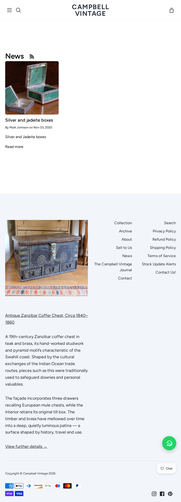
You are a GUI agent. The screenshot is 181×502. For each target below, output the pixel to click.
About (127, 239)
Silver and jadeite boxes (29, 120)
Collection (123, 223)
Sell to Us (124, 247)
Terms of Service (162, 256)
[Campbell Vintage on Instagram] (154, 493)
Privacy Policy (164, 231)
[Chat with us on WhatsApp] (169, 443)
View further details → (26, 446)
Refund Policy (164, 239)
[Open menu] (9, 10)
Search (170, 223)
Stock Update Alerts (159, 264)
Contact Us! (166, 272)
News (127, 256)
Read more (14, 146)
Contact (125, 278)
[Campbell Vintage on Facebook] (162, 493)
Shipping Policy (163, 247)
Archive (125, 231)
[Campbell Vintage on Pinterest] (170, 493)
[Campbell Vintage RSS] (31, 56)
